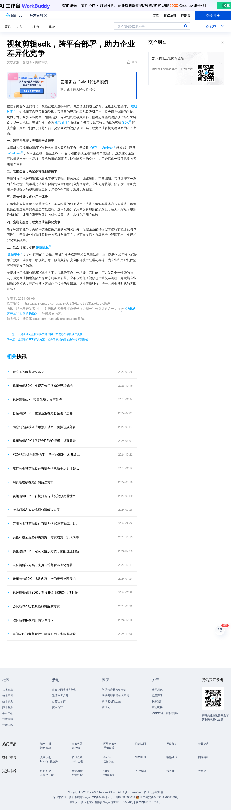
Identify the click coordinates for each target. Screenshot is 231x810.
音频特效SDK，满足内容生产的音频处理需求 (44, 578)
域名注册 (45, 743)
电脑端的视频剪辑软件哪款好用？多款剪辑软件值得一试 (47, 633)
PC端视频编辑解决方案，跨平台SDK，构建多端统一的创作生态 (47, 454)
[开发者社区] (38, 15)
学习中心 (7, 713)
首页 (8, 26)
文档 (156, 15)
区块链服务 (110, 743)
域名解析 (45, 747)
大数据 (202, 770)
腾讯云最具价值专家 (114, 689)
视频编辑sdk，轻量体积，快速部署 (37, 399)
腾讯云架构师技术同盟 (115, 695)
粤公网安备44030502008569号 (159, 797)
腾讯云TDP (109, 707)
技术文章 (7, 689)
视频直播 (108, 747)
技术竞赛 (57, 707)
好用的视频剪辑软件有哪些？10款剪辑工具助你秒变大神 (47, 523)
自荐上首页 (59, 701)
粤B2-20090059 (126, 797)
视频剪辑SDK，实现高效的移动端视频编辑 (43, 385)
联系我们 (157, 701)
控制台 (185, 15)
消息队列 (140, 743)
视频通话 (171, 757)
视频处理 (61, 122)
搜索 (185, 26)
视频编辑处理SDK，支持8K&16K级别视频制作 (45, 592)
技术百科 (7, 719)
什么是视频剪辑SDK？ (28, 371)
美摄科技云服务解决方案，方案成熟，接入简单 (46, 537)
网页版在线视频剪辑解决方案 (33, 482)
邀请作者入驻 (60, 695)
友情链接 (157, 707)
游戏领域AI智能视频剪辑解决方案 (36, 509)
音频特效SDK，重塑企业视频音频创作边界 (43, 413)
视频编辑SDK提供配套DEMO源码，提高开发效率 (47, 440)
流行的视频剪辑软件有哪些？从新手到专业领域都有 (47, 468)
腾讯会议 (77, 757)
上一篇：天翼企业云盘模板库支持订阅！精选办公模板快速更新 (45, 334)
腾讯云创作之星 (111, 701)
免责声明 (157, 695)
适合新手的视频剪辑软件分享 (33, 620)
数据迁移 (108, 775)
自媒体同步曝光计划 (64, 689)
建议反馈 (170, 15)
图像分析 (203, 757)
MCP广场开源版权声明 (166, 713)
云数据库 (203, 743)
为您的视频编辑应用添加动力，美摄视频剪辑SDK (47, 427)
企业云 (107, 757)
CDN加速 (140, 757)
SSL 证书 (77, 761)
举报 (134, 62)
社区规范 (157, 689)
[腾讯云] (13, 15)
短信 (106, 770)
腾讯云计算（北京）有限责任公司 (90, 802)
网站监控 (77, 775)
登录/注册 (213, 15)
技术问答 (7, 695)
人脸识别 (45, 757)
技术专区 (7, 725)
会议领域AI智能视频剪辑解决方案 (36, 606)
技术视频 (7, 707)
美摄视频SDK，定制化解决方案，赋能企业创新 (46, 551)
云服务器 (77, 743)
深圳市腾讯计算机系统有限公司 (72, 797)
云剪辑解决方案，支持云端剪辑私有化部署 (43, 564)
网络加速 (171, 743)
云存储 (76, 747)
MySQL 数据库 (49, 761)
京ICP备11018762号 (148, 802)
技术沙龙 (7, 701)
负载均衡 (77, 770)
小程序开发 (47, 775)
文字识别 (140, 770)
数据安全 (14, 254)
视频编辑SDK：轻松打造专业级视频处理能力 (44, 496)
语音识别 (108, 761)
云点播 (170, 770)
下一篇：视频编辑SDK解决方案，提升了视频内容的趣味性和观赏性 (47, 339)
